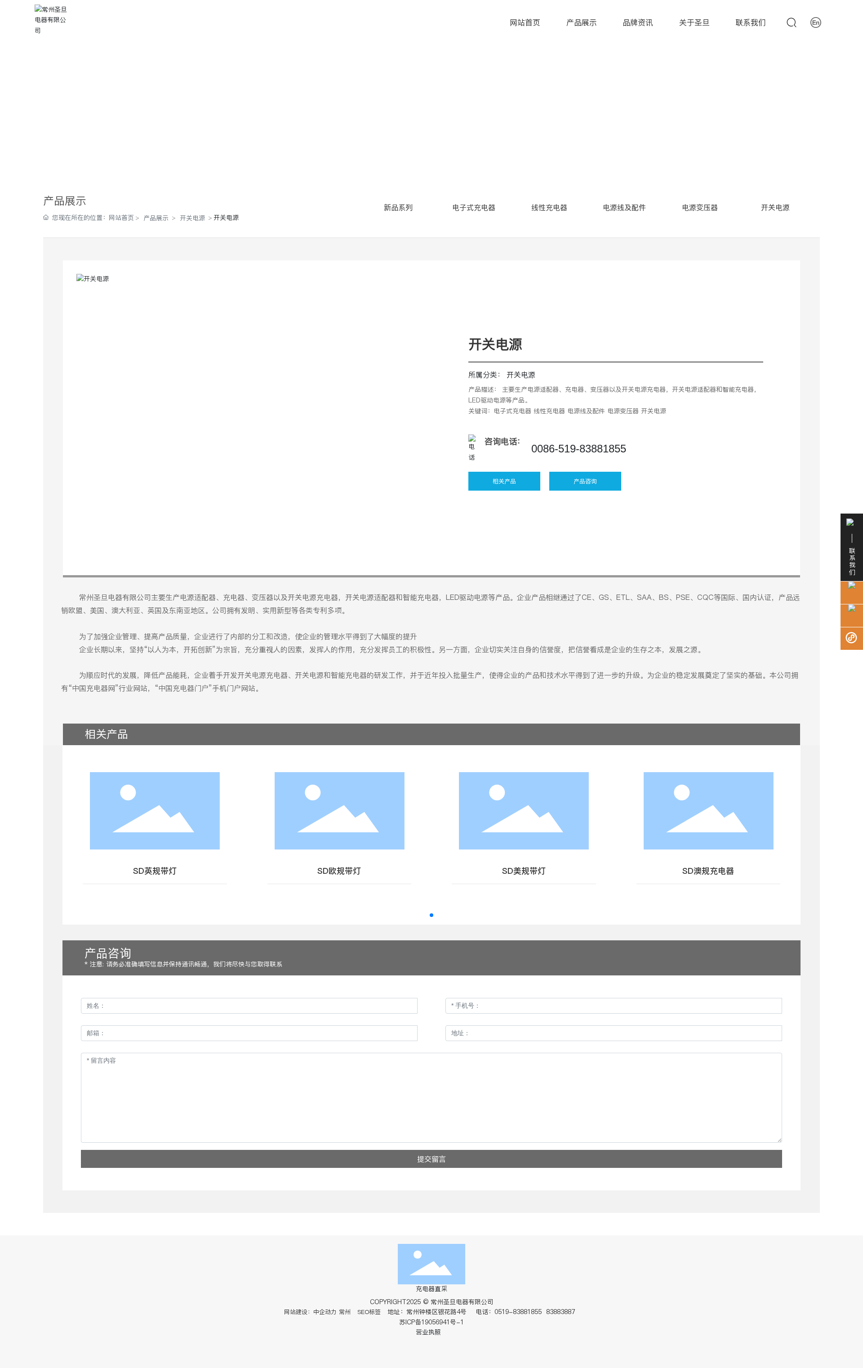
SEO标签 (369, 1312)
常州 (345, 1312)
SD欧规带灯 (339, 870)
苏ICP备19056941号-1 (431, 1322)
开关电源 (192, 218)
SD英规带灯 (155, 870)
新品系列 (398, 207)
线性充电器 (549, 207)
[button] (431, 915)
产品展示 (156, 218)
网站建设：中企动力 (310, 1312)
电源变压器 (700, 207)
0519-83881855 (518, 1311)
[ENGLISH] (815, 22)
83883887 (561, 1311)
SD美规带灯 (524, 870)
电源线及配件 (624, 207)
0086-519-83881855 (578, 449)
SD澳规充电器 (708, 870)
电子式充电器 (473, 207)
